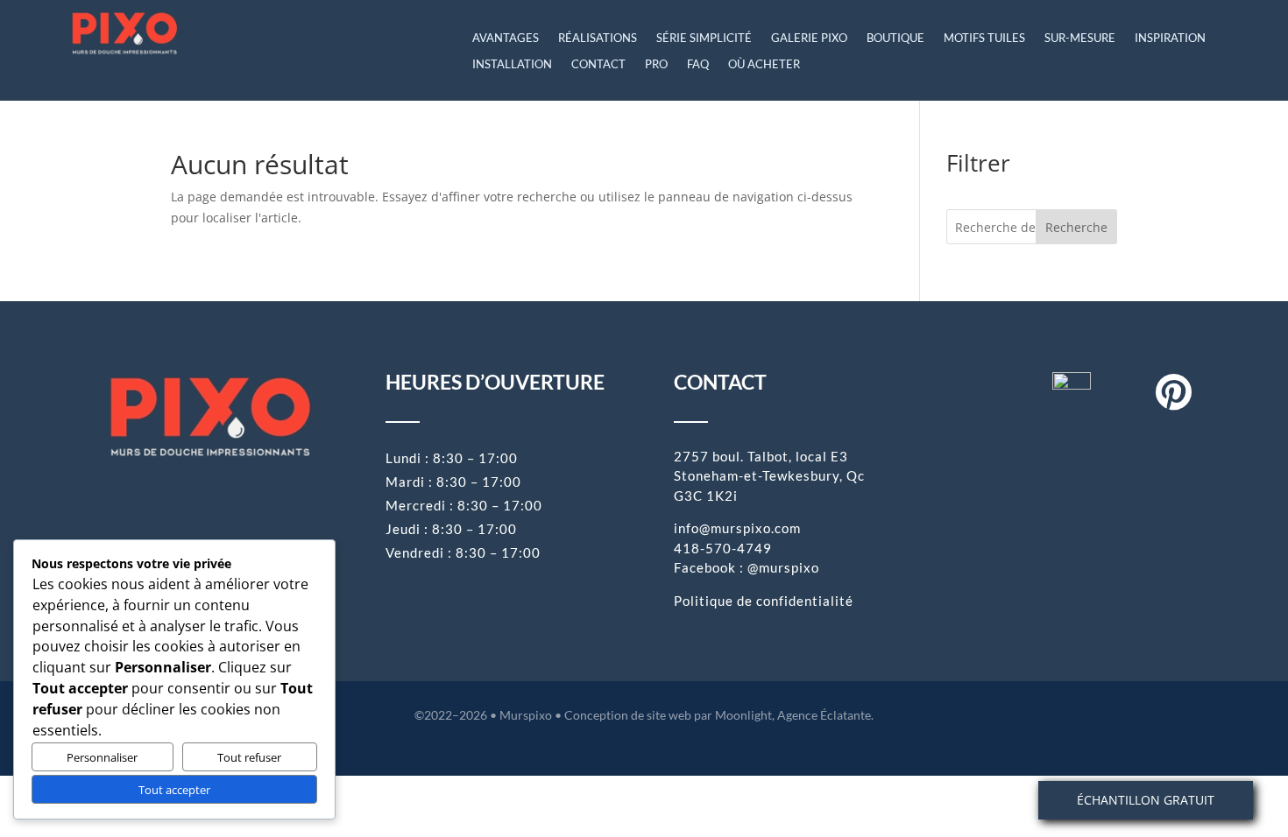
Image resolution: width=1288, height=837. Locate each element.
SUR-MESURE (1079, 38)
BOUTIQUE (895, 38)
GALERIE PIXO (809, 38)
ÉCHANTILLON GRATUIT (1145, 799)
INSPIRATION (1170, 38)
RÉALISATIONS (597, 38)
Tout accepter (174, 790)
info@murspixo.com (737, 528)
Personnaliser (102, 757)
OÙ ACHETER (764, 64)
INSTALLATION (512, 64)
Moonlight (743, 714)
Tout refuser (249, 757)
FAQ (698, 64)
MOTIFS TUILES (984, 38)
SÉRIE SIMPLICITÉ (704, 38)
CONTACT (598, 64)
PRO (656, 64)
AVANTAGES (505, 38)
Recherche (1076, 227)
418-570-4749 (723, 548)
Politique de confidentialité (763, 600)
